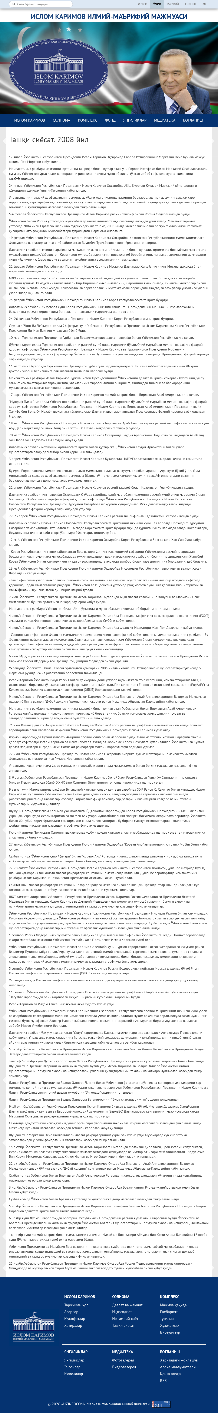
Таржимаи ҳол (76, 1304)
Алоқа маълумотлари (178, 1366)
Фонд (110, 120)
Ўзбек (157, 4)
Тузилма (167, 1318)
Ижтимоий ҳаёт (125, 1318)
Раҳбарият (169, 1311)
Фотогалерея (123, 1360)
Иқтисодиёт (122, 1311)
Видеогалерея (124, 1366)
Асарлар (71, 1311)
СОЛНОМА (61, 120)
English (190, 4)
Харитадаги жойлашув (179, 1360)
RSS (163, 1380)
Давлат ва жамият (127, 1304)
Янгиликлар (134, 120)
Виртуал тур (170, 1332)
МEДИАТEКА (164, 120)
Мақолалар (73, 1373)
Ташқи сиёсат (123, 1325)
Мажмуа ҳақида (173, 1304)
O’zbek (142, 4)
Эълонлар (72, 1366)
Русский (173, 4)
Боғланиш (193, 120)
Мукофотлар (74, 1318)
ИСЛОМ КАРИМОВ (29, 120)
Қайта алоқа (170, 1373)
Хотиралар (73, 1325)
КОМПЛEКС (87, 120)
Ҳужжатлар (169, 1325)
